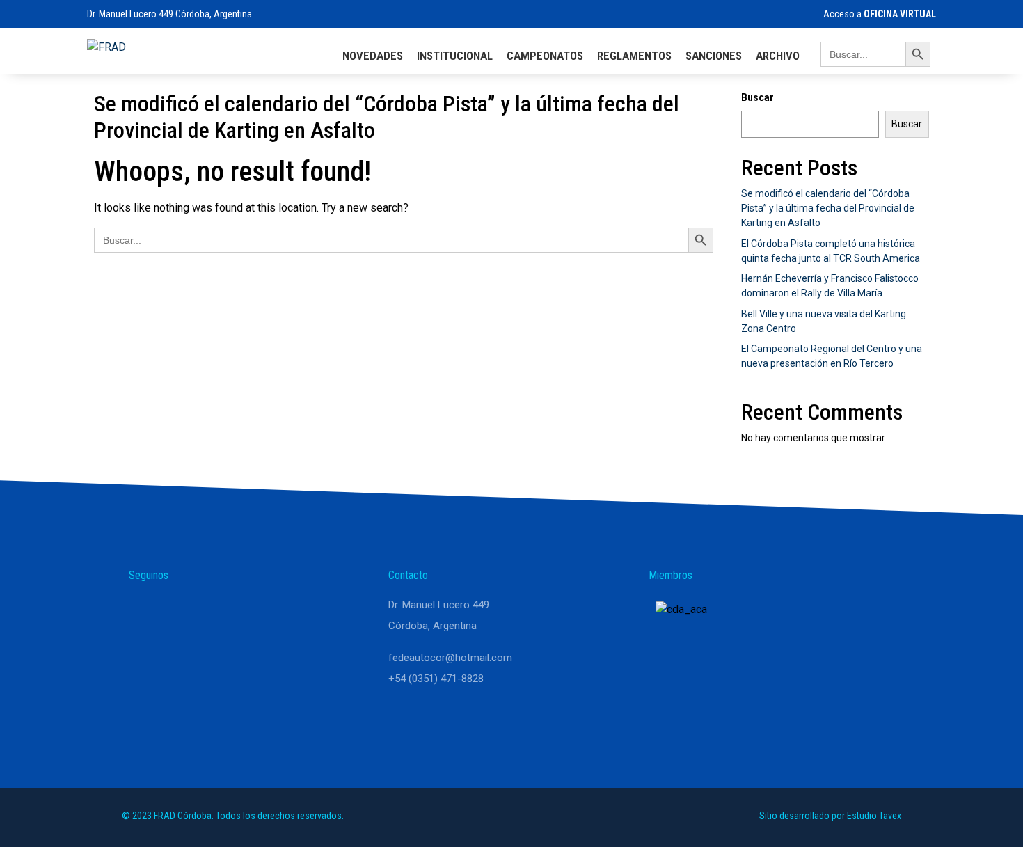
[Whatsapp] (145, 611)
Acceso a (879, 13)
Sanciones (713, 56)
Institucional (455, 56)
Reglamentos (634, 56)
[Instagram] (179, 611)
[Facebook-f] (212, 611)
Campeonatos (545, 56)
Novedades (372, 56)
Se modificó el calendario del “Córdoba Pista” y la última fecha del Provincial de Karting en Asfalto (827, 208)
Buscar (757, 97)
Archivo (778, 56)
